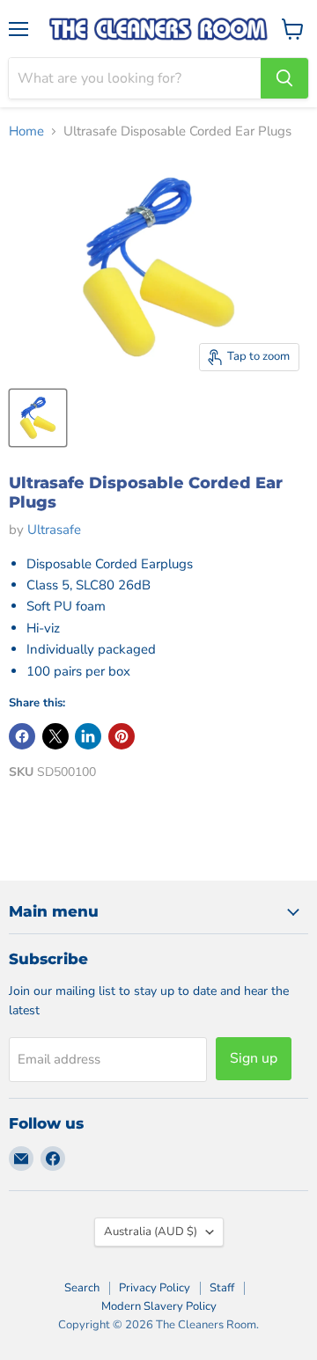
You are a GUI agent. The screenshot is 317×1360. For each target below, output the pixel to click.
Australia (150, 1231)
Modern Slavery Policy (159, 1306)
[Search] (284, 78)
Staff (222, 1288)
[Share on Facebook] (22, 736)
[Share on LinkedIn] (88, 736)
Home (26, 131)
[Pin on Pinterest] (121, 736)
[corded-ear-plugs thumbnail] (38, 418)
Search (82, 1288)
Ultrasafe (54, 529)
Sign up (253, 1058)
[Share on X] (55, 736)
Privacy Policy (154, 1288)
